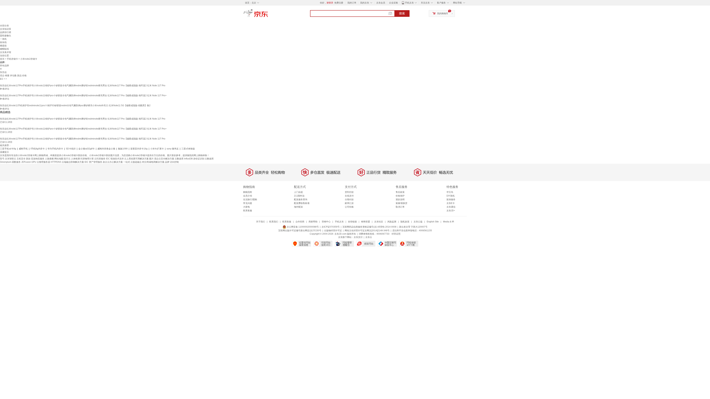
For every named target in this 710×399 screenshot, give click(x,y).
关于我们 (260, 221)
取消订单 (400, 207)
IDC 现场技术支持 (115, 158)
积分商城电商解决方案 (153, 162)
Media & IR (448, 221)
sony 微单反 (173, 148)
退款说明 (400, 199)
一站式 (126, 162)
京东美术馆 (5, 52)
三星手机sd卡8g (8, 148)
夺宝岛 (450, 192)
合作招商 (299, 221)
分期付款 (349, 199)
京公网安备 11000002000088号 (302, 227)
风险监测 (391, 221)
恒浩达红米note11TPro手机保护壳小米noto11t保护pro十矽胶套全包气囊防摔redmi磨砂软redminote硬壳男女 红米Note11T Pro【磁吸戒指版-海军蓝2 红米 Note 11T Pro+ (83, 95)
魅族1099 (123, 148)
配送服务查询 (300, 199)
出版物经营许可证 (333, 230)
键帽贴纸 (4, 49)
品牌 (167, 162)
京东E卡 (451, 203)
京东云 (368, 237)
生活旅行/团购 (250, 199)
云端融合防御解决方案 (73, 162)
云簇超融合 (136, 162)
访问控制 (174, 162)
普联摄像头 (5, 35)
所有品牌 (4, 65)
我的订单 (351, 2)
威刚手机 (23, 148)
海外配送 (298, 207)
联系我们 (273, 221)
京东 (268, 14)
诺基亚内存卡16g (139, 148)
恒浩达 (3, 72)
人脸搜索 (49, 158)
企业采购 (393, 2)
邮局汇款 (349, 203)
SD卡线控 (71, 148)
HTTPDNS (56, 162)
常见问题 (247, 203)
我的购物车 (442, 13)
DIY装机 (451, 196)
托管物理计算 (87, 158)
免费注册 (338, 2)
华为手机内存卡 (55, 148)
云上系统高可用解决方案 (136, 158)
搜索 (402, 13)
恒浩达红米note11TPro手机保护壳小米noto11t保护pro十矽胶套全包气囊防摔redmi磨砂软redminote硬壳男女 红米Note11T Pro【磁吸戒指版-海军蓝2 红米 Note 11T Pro (82, 85)
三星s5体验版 (188, 148)
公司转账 (349, 207)
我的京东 (364, 2)
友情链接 (352, 221)
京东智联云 (10, 158)
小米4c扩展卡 (157, 148)
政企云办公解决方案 (113, 162)
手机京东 (409, 2)
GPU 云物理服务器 (40, 162)
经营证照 (396, 234)
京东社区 (378, 221)
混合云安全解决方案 (164, 158)
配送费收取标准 (302, 203)
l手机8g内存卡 (38, 148)
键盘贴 (3, 45)
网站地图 (58, 158)
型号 (2, 158)
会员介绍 (247, 196)
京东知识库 (5, 29)
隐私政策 (404, 221)
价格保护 (400, 196)
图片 (151, 158)
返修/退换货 (401, 203)
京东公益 (418, 221)
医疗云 (67, 158)
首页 (2, 59)
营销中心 (326, 221)
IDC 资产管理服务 (93, 162)
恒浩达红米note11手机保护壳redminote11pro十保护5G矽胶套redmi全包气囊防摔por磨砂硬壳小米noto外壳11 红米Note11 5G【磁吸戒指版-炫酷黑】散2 (75, 105)
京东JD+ (451, 210)
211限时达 (299, 196)
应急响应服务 (37, 158)
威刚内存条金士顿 (106, 148)
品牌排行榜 (5, 32)
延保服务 (451, 199)
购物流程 (247, 192)
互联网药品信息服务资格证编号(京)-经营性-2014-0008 (369, 227)
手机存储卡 (12, 59)
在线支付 (349, 196)
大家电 (246, 207)
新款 (28, 158)
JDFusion (26, 162)
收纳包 (3, 42)
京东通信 (451, 207)
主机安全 (21, 158)
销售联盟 (365, 221)
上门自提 (298, 192)
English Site (433, 221)
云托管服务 (99, 158)
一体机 (3, 39)
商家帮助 (313, 221)
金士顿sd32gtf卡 (86, 148)
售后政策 (400, 192)
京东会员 (380, 2)
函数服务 (16, 162)
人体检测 (75, 158)
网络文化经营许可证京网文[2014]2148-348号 (367, 230)
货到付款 (349, 192)
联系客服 (247, 210)
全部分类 (4, 25)
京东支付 (358, 237)
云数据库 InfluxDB (184, 158)
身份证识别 (198, 158)
